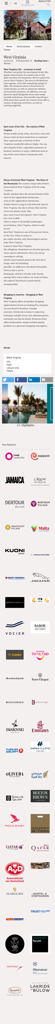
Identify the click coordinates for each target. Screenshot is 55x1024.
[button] (8, 379)
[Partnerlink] (14, 456)
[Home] (27, 3)
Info (8, 361)
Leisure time (13, 368)
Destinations (23, 46)
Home (9, 46)
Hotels (10, 371)
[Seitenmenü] (6, 3)
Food (9, 364)
